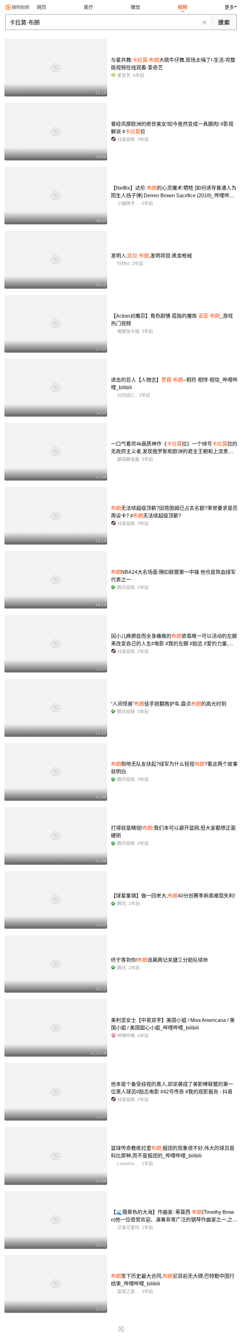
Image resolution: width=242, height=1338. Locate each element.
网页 (41, 7)
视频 (182, 7)
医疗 (88, 7)
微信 (135, 7)
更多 (229, 7)
